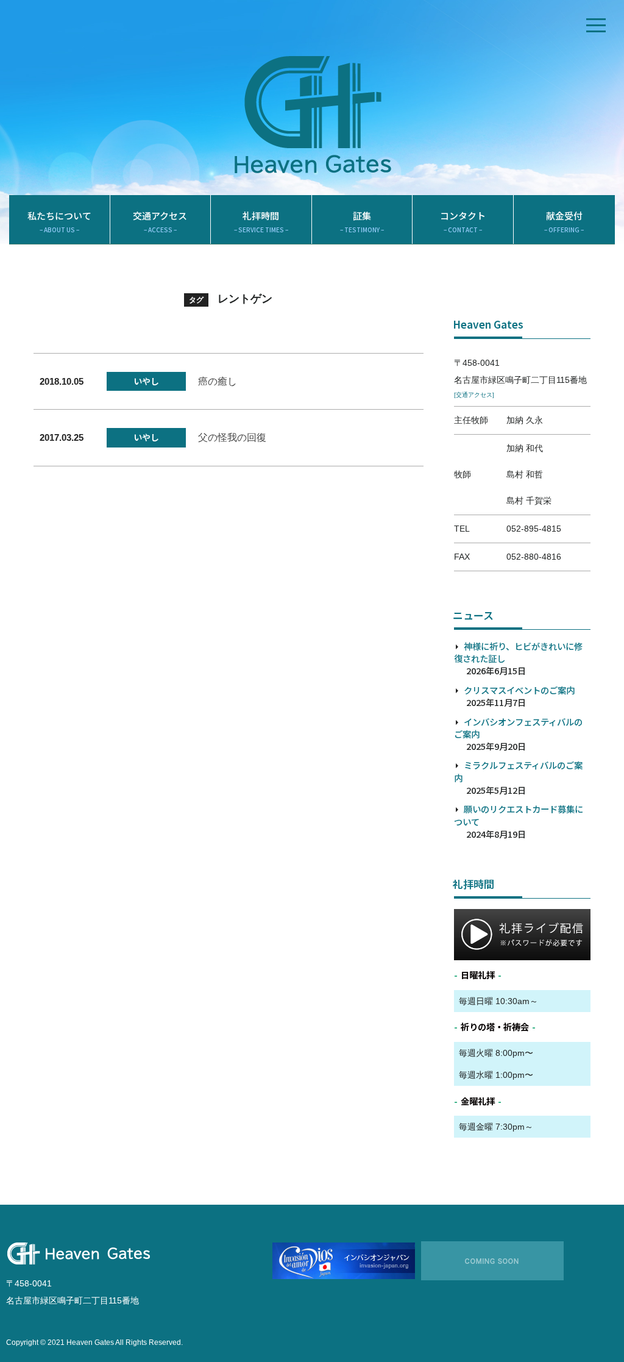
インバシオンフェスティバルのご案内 (518, 727)
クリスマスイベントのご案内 (519, 689)
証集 (362, 221)
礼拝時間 (261, 221)
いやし (146, 381)
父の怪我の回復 (232, 437)
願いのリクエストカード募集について (518, 814)
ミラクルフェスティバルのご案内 (518, 770)
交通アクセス (160, 221)
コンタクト (463, 221)
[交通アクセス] (474, 394)
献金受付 (564, 221)
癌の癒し (217, 381)
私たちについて (59, 221)
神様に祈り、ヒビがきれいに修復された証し (518, 652)
